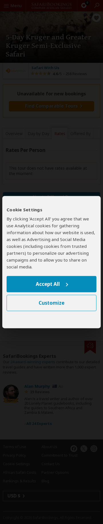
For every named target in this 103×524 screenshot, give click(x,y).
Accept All (48, 284)
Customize (51, 303)
